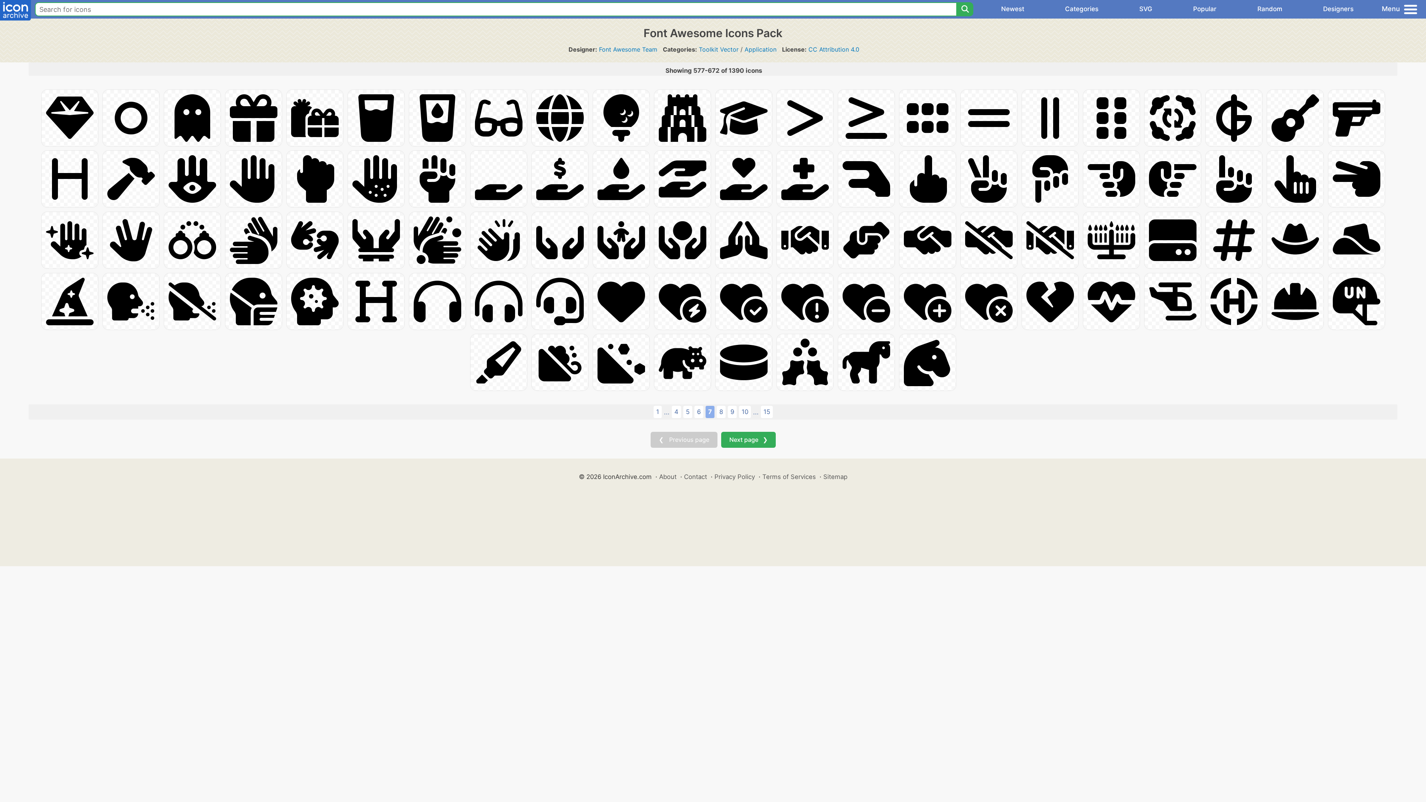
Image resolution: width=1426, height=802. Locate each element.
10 (745, 411)
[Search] (964, 9)
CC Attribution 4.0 (833, 49)
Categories (1081, 9)
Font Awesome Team (628, 49)
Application (761, 49)
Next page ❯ (748, 439)
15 (767, 411)
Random (1269, 9)
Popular (1205, 9)
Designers (1338, 9)
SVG (1145, 9)
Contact (695, 476)
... (667, 412)
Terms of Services (789, 476)
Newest (1012, 9)
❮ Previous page (684, 439)
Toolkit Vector (719, 49)
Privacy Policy (734, 476)
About (668, 476)
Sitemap (835, 476)
